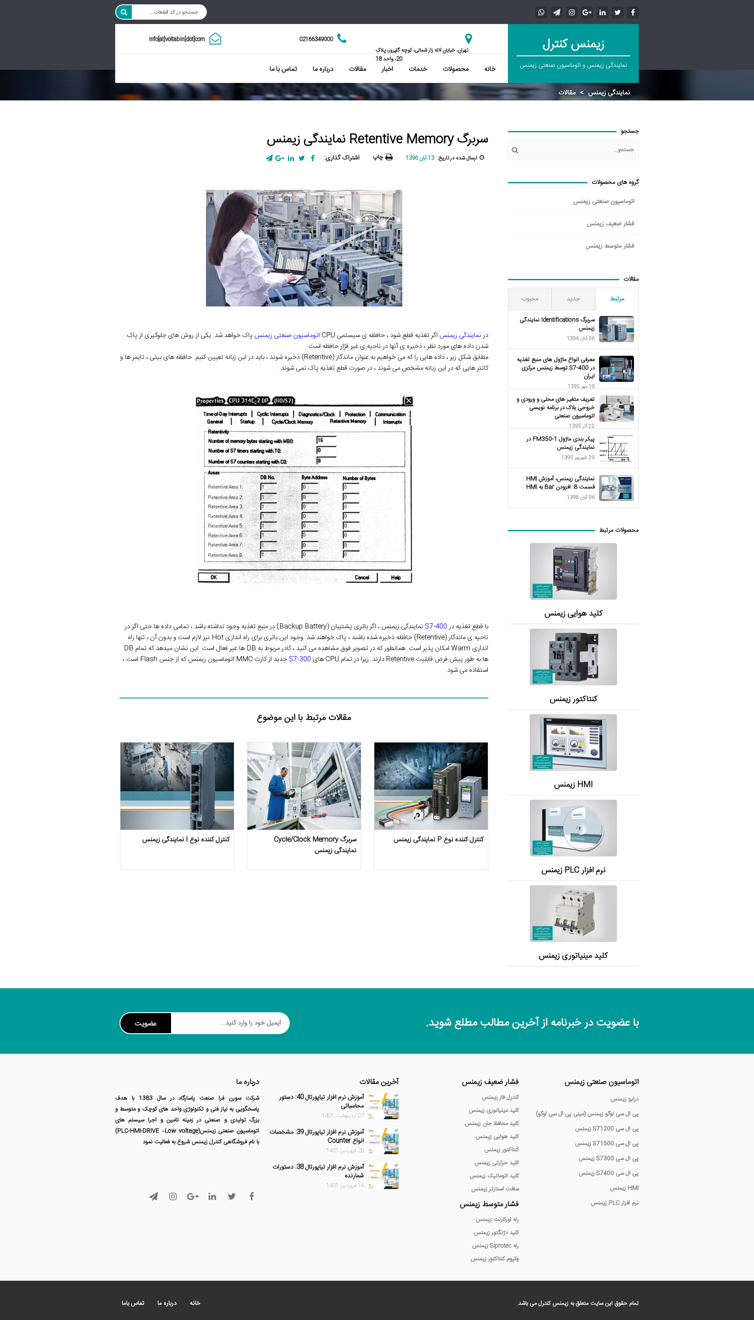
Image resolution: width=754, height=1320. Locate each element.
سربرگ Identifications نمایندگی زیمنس (557, 324)
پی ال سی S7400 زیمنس (609, 1173)
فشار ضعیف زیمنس (610, 224)
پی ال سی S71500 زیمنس (607, 1143)
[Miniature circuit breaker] (573, 913)
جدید (573, 299)
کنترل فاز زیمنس (500, 1097)
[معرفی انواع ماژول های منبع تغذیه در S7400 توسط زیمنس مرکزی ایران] (616, 369)
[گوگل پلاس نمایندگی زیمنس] (587, 12)
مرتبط (617, 299)
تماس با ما (283, 69)
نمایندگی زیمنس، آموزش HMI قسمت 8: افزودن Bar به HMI (560, 483)
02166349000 (316, 39)
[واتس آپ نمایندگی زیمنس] (541, 12)
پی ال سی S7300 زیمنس (609, 1158)
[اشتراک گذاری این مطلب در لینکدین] (290, 158)
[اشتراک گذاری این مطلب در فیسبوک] (312, 158)
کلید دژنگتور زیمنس (496, 1233)
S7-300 (300, 659)
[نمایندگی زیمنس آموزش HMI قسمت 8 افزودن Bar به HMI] (616, 488)
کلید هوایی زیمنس (574, 613)
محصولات (456, 69)
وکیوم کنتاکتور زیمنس (494, 1259)
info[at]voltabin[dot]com (177, 39)
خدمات (418, 69)
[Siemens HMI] (573, 742)
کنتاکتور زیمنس (573, 699)
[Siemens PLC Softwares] (573, 828)
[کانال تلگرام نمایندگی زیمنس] (556, 12)
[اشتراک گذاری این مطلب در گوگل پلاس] (279, 158)
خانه (490, 69)
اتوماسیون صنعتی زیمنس (603, 201)
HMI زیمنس (573, 785)
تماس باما (133, 1303)
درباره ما (323, 69)
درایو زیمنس (624, 1099)
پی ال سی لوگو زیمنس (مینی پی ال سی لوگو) (587, 1114)
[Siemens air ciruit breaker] (573, 571)
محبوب (529, 299)
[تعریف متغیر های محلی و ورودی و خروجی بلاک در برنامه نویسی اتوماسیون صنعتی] (616, 408)
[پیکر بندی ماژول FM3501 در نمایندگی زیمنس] (616, 448)
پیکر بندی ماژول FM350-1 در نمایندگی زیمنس (561, 443)
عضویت (146, 1024)
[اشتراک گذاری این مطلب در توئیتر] (301, 158)
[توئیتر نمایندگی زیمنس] (618, 12)
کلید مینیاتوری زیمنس (573, 956)
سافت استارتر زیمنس (495, 1189)
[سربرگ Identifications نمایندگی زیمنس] (616, 329)
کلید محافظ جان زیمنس (492, 1123)
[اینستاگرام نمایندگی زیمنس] (572, 12)
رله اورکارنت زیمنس (497, 1219)
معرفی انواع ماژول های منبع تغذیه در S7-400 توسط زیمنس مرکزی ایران (556, 368)
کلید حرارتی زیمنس (496, 1163)
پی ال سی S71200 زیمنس (607, 1129)
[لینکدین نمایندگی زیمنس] (602, 12)
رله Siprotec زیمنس (495, 1246)
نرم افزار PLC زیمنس (574, 870)
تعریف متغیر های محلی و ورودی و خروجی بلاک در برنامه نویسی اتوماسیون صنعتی (556, 407)
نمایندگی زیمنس (609, 92)
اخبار (387, 69)
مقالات (357, 69)
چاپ (378, 157)
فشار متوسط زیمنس (610, 246)
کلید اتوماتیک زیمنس (494, 1176)
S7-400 (436, 626)
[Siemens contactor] (573, 657)
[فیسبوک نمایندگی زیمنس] (633, 12)
